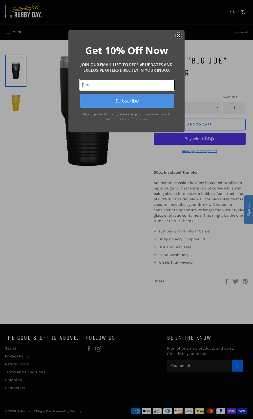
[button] (179, 36)
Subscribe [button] (127, 100)
